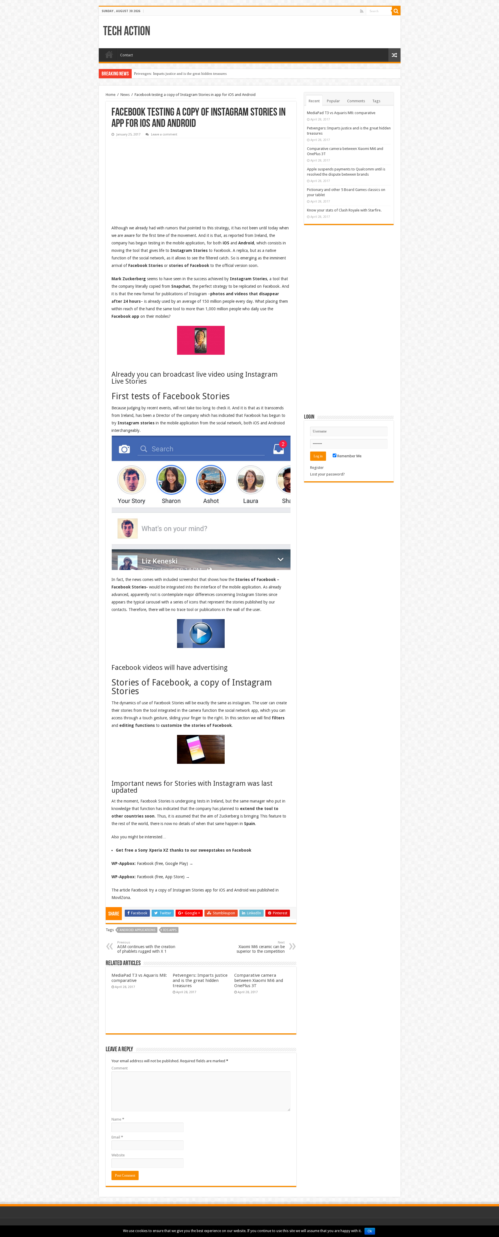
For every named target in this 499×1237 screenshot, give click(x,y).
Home (109, 54)
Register (317, 467)
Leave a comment (164, 134)
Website (118, 1155)
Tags (376, 101)
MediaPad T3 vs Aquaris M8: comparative (341, 113)
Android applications (137, 930)
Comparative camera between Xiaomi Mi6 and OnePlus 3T (258, 980)
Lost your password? (327, 474)
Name (117, 1119)
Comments (356, 101)
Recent (314, 101)
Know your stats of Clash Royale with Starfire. (344, 210)
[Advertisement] (154, 177)
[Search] (396, 11)
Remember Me (349, 456)
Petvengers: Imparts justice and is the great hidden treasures (180, 73)
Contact (126, 55)
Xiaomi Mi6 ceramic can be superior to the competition (261, 947)
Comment (119, 1068)
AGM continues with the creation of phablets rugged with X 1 (146, 947)
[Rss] (362, 11)
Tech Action (126, 32)
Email (117, 1137)
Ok (370, 1231)
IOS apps (169, 930)
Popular (333, 101)
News (125, 94)
